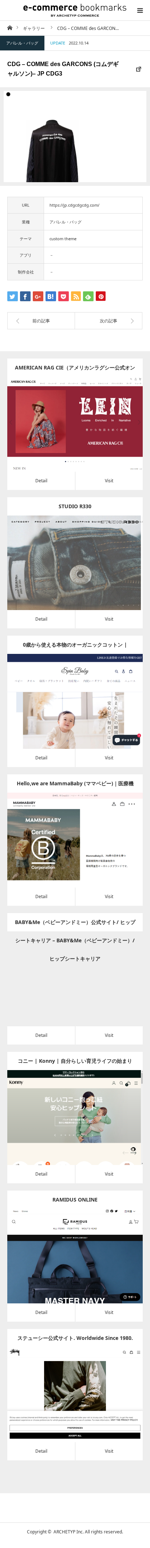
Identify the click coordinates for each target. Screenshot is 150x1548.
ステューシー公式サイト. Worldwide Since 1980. (75, 1337)
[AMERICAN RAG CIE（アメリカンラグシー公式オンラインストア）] (64, 434)
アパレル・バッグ (22, 43)
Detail (41, 481)
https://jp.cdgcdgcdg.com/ (74, 205)
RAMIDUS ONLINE (75, 1199)
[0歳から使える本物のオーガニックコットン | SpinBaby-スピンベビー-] (64, 711)
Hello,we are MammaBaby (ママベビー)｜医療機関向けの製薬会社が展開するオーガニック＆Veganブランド (75, 786)
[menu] (140, 10)
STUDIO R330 (75, 506)
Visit (109, 481)
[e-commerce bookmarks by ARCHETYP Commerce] (75, 10)
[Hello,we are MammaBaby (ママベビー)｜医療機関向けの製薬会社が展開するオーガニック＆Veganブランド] (64, 850)
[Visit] (85, 434)
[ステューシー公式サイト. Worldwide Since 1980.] (64, 1404)
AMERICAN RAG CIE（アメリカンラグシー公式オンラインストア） (75, 370)
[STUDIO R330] (64, 573)
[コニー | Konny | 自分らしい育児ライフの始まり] (64, 1127)
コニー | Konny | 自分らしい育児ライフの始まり (75, 1060)
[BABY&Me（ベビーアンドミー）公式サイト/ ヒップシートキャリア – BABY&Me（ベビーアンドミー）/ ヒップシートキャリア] (64, 989)
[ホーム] (9, 27)
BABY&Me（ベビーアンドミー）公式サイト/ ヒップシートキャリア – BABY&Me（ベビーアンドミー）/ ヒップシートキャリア (75, 925)
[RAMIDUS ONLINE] (64, 1266)
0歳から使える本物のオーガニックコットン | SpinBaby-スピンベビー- (75, 647)
